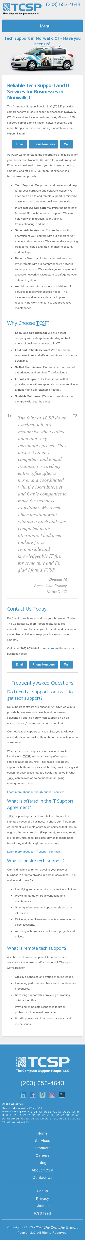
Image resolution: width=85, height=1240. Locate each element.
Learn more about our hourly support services (35, 791)
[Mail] (72, 12)
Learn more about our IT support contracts (33, 851)
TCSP (22, 9)
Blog (42, 1163)
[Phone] (63, 12)
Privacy (42, 1199)
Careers (43, 1155)
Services (42, 1141)
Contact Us (42, 1178)
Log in (42, 1191)
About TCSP (42, 1170)
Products (42, 1148)
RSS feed (42, 1213)
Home (42, 1133)
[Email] (54, 12)
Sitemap (42, 1206)
